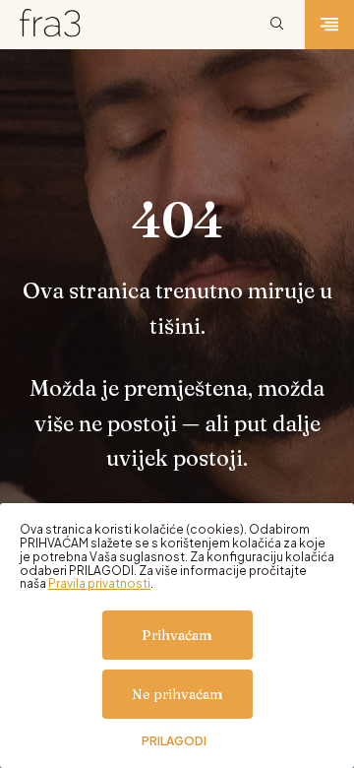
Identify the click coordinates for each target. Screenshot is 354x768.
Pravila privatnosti (99, 583)
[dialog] (177, 635)
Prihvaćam (177, 635)
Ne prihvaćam (177, 694)
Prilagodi (174, 741)
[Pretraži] (277, 24)
